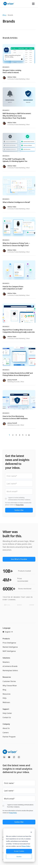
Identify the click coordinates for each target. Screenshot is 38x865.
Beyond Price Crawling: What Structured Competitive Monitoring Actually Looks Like (19, 331)
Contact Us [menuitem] (7, 717)
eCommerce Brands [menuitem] (10, 666)
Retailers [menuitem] (6, 662)
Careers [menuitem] (6, 732)
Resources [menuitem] (7, 677)
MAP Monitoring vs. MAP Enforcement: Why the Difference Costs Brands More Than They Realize (17, 115)
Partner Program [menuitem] (9, 737)
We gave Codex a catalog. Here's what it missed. (12, 71)
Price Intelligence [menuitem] (9, 643)
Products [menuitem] (6, 638)
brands (10, 15)
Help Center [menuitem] (7, 713)
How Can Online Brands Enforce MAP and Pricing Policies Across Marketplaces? (18, 374)
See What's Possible (19, 559)
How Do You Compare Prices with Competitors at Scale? (13, 287)
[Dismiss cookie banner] (31, 832)
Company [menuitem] (6, 724)
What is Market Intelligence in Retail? (16, 202)
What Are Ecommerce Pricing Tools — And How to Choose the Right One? (16, 244)
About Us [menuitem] (6, 728)
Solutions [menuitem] (6, 658)
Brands (6, 67)
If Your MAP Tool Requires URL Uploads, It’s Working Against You (15, 160)
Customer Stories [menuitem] (9, 681)
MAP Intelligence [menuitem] (9, 651)
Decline (19, 856)
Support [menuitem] (6, 709)
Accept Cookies (19, 851)
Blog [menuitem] (4, 690)
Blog (4, 15)
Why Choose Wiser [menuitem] (10, 685)
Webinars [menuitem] (6, 702)
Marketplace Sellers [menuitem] (10, 670)
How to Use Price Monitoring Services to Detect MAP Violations (15, 417)
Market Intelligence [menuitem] (10, 647)
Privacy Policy (25, 846)
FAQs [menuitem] (4, 698)
